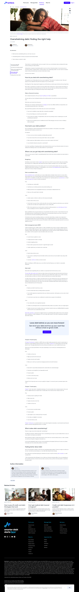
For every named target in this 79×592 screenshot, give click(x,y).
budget (40, 161)
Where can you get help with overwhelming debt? (16, 70)
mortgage (45, 104)
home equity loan (30, 179)
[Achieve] (8, 524)
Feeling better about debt (16, 75)
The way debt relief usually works (31, 273)
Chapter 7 (27, 389)
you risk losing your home (62, 207)
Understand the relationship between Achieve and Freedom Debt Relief (17, 577)
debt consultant (60, 453)
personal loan (61, 177)
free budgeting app (56, 167)
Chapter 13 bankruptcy (30, 342)
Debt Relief (13, 480)
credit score (33, 259)
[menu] (17, 70)
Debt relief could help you (30, 312)
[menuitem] (17, 65)
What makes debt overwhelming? (14, 73)
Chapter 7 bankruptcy (29, 423)
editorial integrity (20, 33)
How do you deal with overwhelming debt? (15, 65)
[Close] (64, 587)
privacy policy (45, 588)
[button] (26, 3)
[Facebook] (5, 536)
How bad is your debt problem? (17, 67)
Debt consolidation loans (29, 175)
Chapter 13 (52, 343)
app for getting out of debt (45, 95)
